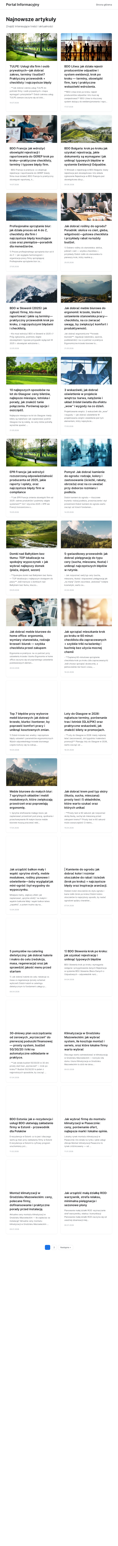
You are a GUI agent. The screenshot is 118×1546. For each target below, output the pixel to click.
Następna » (65, 1247)
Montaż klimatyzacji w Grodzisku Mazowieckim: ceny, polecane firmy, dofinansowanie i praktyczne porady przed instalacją (31, 1201)
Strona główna (104, 4)
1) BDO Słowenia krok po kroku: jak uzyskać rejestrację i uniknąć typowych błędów (85, 955)
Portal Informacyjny (22, 4)
